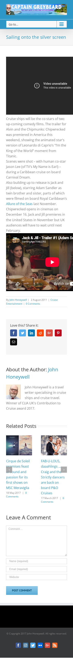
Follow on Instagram (39, 618)
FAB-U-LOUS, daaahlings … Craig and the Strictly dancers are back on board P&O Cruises (53, 477)
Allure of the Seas (19, 204)
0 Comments (33, 303)
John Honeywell (18, 300)
